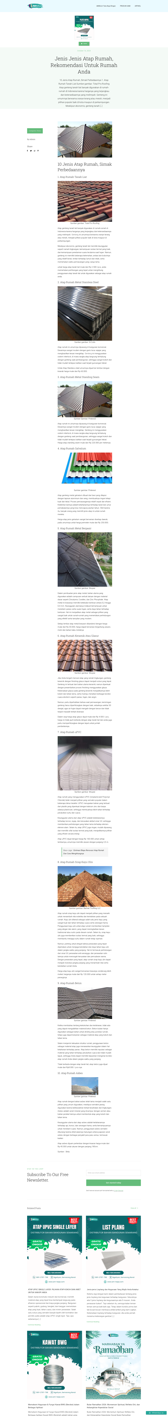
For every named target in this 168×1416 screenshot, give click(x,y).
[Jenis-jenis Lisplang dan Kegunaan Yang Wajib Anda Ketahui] (113, 1250)
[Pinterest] (38, 150)
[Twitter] (31, 150)
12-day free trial (118, 1190)
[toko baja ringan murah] (35, 4)
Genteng (75, 235)
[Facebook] (27, 150)
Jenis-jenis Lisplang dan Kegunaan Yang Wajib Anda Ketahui (112, 1289)
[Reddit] (34, 150)
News (39, 131)
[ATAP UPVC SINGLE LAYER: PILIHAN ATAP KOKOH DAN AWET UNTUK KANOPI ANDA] (54, 1250)
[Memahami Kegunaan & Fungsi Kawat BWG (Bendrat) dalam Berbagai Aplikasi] (54, 1365)
